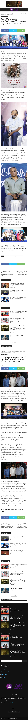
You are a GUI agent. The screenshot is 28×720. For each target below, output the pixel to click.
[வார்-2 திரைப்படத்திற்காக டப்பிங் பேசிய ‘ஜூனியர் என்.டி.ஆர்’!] (5, 292)
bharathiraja (12, 256)
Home (2, 13)
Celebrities (3, 287)
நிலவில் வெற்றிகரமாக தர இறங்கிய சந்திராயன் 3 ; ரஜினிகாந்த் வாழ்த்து (21, 273)
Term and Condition (5, 671)
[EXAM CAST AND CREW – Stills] (5, 337)
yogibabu (22, 257)
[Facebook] (9, 712)
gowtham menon (19, 256)
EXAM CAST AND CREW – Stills (16, 335)
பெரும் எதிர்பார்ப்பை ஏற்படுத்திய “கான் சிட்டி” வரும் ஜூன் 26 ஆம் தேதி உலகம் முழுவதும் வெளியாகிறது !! (17, 320)
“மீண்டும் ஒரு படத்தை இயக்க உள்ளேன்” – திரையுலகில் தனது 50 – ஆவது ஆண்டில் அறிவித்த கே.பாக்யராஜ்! (18, 284)
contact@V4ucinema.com (11, 702)
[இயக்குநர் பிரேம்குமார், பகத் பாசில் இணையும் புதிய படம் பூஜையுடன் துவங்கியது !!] (5, 313)
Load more (14, 342)
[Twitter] (15, 712)
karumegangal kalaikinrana (7, 257)
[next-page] (4, 304)
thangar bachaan (16, 257)
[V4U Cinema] (14, 686)
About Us (3, 669)
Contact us (3, 677)
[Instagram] (12, 712)
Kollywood (9, 13)
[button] (2, 9)
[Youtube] (19, 712)
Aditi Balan (7, 256)
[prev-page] (2, 304)
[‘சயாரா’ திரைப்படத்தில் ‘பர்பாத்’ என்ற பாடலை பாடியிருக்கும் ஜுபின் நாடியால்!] (5, 299)
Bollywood (3, 294)
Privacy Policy (4, 674)
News (5, 13)
